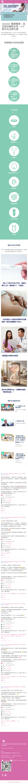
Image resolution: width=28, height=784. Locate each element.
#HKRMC (3, 509)
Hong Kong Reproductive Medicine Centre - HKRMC (15, 474)
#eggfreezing (6, 636)
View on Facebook (4, 513)
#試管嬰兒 (13, 594)
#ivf (16, 594)
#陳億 (19, 636)
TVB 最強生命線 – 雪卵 (19, 421)
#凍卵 (24, 594)
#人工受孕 (7, 553)
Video (4, 511)
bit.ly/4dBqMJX (8, 543)
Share (9, 513)
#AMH (18, 594)
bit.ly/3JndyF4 (8, 499)
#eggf (5, 678)
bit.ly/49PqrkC (9, 545)
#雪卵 (21, 594)
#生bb (14, 636)
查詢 (21, 15)
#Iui (10, 553)
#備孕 (17, 636)
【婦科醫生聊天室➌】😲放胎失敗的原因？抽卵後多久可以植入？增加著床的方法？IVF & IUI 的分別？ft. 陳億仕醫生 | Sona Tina (20, 439)
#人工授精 (11, 636)
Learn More (6, 10)
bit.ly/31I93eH (9, 501)
